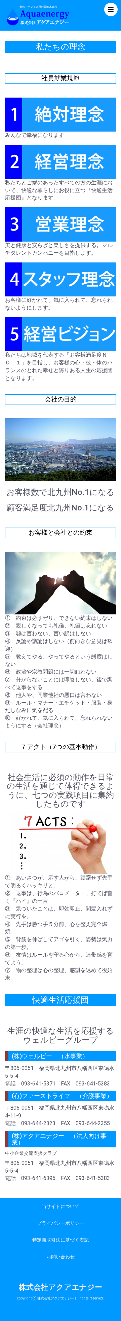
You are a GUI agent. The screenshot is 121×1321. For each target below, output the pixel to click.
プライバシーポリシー (60, 1223)
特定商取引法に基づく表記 (60, 1240)
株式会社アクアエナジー (60, 1287)
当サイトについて (60, 1206)
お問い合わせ (60, 1256)
